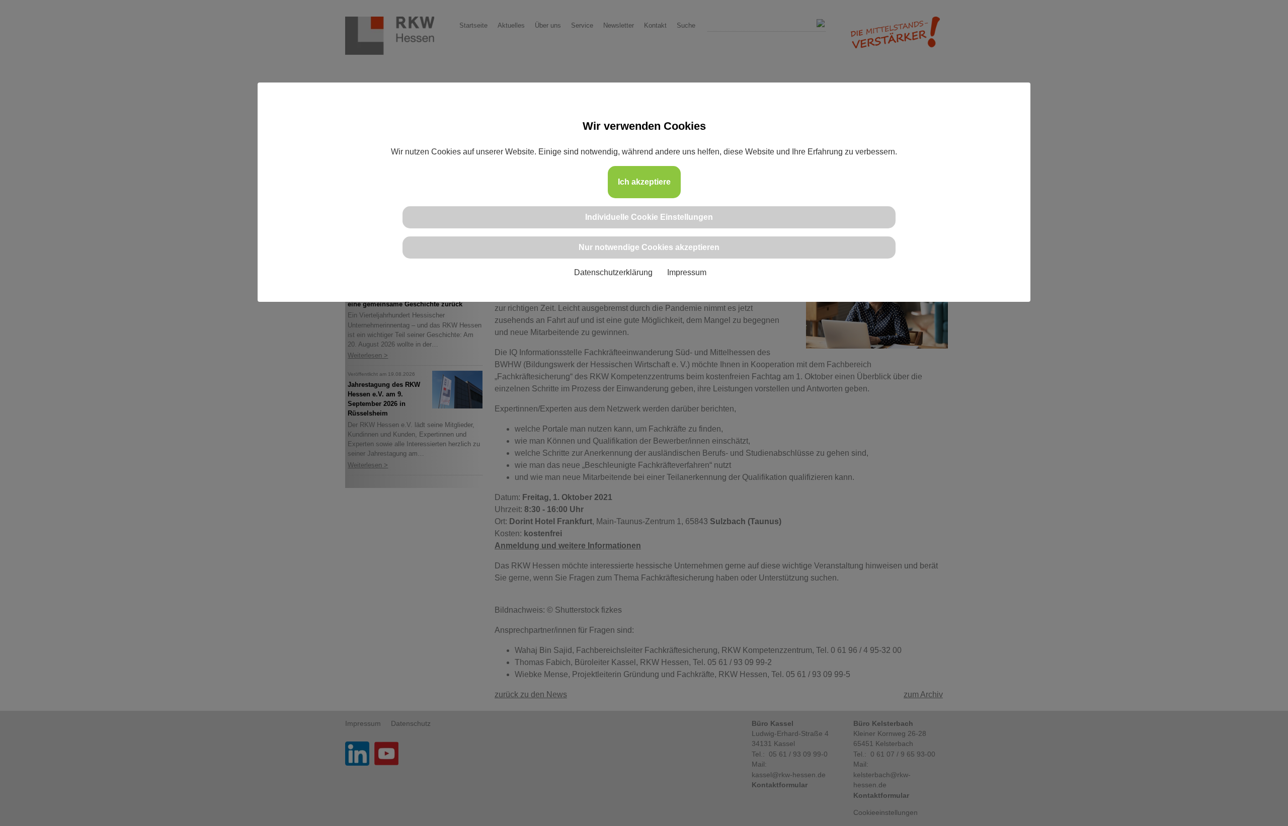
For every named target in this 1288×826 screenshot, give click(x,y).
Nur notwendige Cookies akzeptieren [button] (649, 247)
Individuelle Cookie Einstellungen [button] (649, 217)
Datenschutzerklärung (613, 272)
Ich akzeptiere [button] (644, 182)
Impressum (686, 272)
